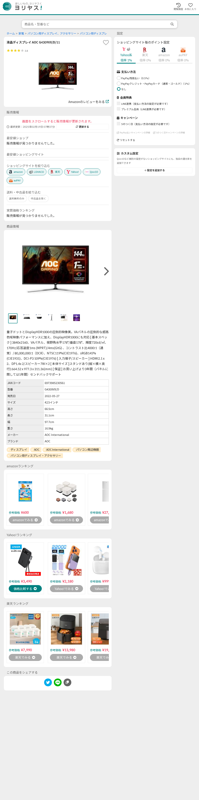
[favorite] (106, 42)
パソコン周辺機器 (87, 449)
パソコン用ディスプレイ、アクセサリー (52, 33)
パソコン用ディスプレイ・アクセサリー (35, 455)
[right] (106, 271)
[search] (173, 24)
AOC (36, 449)
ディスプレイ (18, 449)
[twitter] (48, 683)
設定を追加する (156, 170)
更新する (84, 126)
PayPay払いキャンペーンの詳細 (135, 132)
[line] (58, 683)
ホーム (11, 33)
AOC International (57, 449)
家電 (21, 33)
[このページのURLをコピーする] (67, 682)
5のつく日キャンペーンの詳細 (170, 132)
